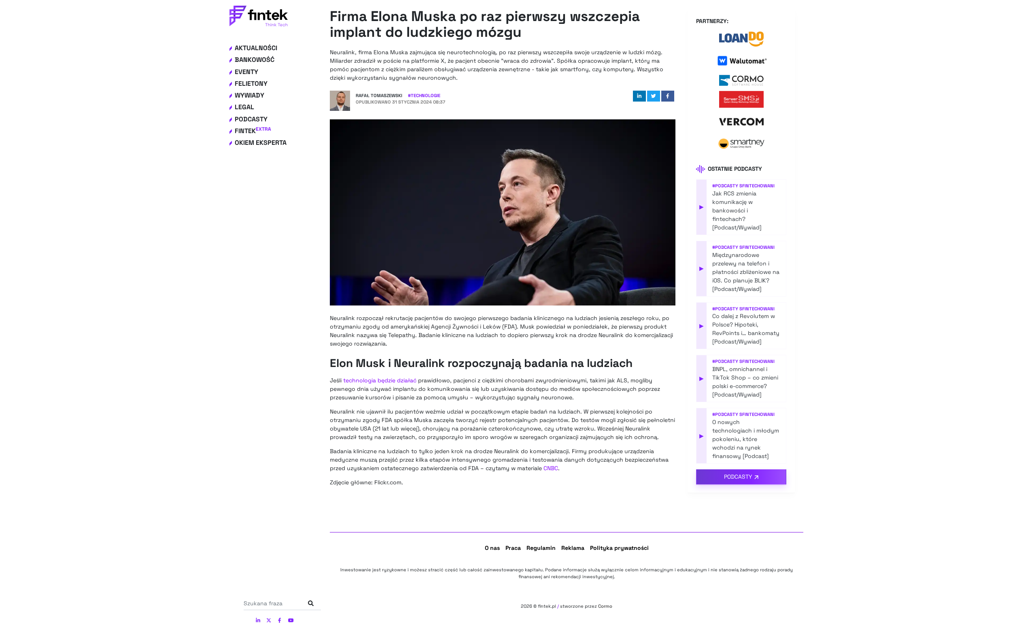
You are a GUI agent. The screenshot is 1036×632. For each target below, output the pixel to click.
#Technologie (424, 95)
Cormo (605, 606)
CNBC (550, 468)
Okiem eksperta (261, 142)
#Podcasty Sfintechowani (743, 186)
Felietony (251, 83)
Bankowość (254, 59)
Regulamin (541, 547)
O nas (492, 547)
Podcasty (251, 119)
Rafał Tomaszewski (379, 95)
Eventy (246, 72)
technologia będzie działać (379, 380)
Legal (244, 107)
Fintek (253, 131)
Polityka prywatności (619, 547)
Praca (513, 547)
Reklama (572, 547)
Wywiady (249, 95)
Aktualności (256, 48)
